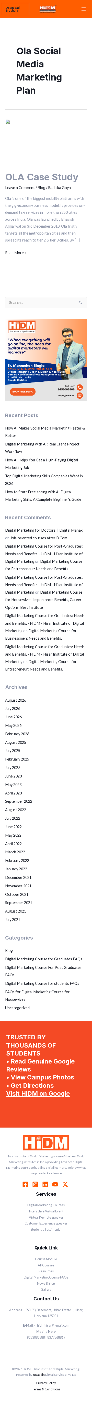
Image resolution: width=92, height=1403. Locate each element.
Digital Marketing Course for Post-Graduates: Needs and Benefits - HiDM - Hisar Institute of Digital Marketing (44, 553)
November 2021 (18, 886)
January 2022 (16, 869)
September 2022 (18, 801)
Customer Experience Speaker (46, 1223)
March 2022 (15, 852)
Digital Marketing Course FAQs (46, 1277)
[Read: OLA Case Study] (46, 141)
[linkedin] (46, 1184)
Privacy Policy (46, 1383)
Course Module (46, 1259)
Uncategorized (17, 1008)
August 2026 (15, 700)
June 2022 (13, 827)
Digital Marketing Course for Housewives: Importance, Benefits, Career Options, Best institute (43, 599)
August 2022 (15, 810)
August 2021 (15, 911)
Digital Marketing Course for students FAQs (42, 983)
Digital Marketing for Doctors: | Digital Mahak (44, 530)
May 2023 (13, 784)
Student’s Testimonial (46, 1229)
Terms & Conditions (46, 1389)
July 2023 (12, 767)
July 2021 (12, 919)
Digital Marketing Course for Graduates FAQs (43, 959)
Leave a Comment (20, 187)
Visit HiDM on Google (38, 1093)
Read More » (15, 252)
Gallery (46, 1289)
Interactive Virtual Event (46, 1211)
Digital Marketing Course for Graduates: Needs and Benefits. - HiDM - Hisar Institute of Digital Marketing (45, 623)
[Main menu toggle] (83, 9)
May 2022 (13, 835)
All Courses (46, 1265)
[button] (15, 9)
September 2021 (18, 902)
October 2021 (16, 894)
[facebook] (26, 1184)
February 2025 (17, 759)
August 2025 (15, 742)
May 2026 (13, 725)
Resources (46, 1271)
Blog (41, 187)
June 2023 (13, 776)
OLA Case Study (41, 177)
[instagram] (36, 1184)
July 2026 (12, 708)
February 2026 (17, 734)
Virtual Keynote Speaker (46, 1217)
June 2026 (13, 717)
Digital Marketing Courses (46, 1205)
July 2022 (12, 818)
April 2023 (13, 793)
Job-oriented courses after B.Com (38, 538)
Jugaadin (39, 1375)
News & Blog (46, 1283)
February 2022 (17, 860)
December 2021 (18, 877)
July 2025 (12, 750)
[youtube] (56, 1184)
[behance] (66, 1184)
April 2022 (13, 844)
